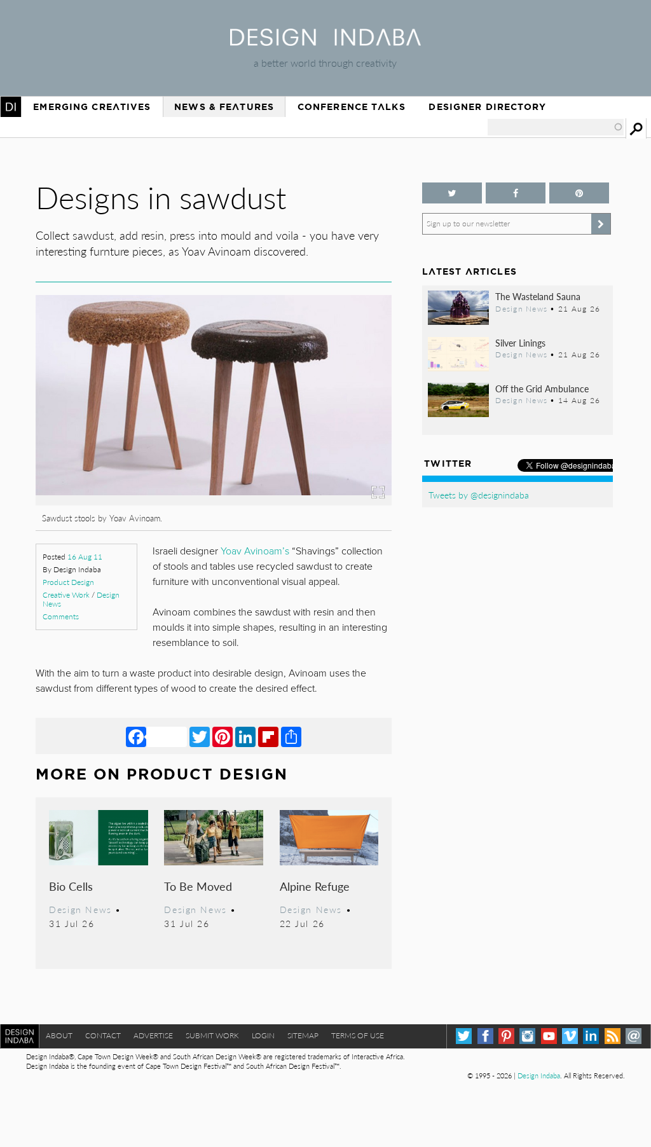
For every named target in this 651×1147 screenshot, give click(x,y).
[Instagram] (527, 1036)
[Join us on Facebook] (515, 192)
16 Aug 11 (84, 556)
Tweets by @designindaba (478, 494)
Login (263, 1035)
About (59, 1035)
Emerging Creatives (92, 107)
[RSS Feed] (612, 1036)
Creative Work (66, 594)
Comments (61, 616)
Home (11, 107)
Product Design (68, 582)
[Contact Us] (633, 1036)
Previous (89, 440)
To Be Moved (198, 886)
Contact (103, 1035)
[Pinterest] (222, 736)
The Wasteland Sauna (537, 296)
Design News (80, 909)
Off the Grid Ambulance (542, 388)
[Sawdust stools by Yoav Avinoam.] (213, 501)
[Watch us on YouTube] (549, 1036)
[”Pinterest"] (579, 192)
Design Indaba (538, 1075)
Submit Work (212, 1035)
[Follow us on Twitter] (452, 192)
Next (338, 440)
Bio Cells (71, 886)
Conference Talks (352, 107)
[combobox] (556, 127)
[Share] (291, 736)
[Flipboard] (268, 736)
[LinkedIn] (245, 736)
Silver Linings (520, 342)
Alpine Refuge (315, 886)
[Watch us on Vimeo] (570, 1036)
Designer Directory (487, 107)
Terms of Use (357, 1035)
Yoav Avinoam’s (255, 551)
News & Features (224, 107)
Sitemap (303, 1035)
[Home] (325, 41)
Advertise (153, 1035)
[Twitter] (199, 736)
